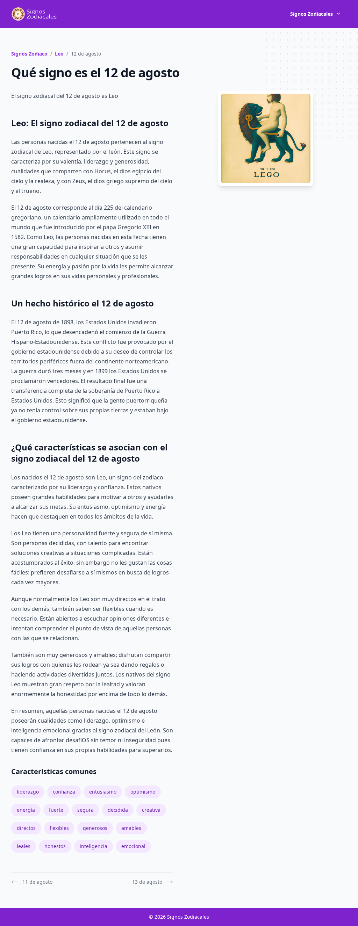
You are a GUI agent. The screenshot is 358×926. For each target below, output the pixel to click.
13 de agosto (147, 881)
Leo (59, 53)
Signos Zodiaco (29, 53)
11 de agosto (37, 881)
